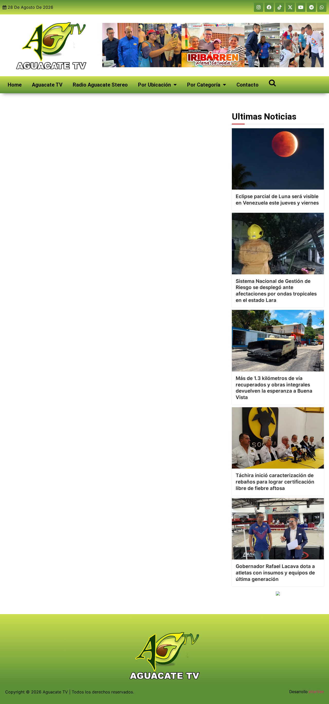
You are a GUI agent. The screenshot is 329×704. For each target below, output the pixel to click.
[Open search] (272, 82)
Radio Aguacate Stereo (100, 85)
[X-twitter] (290, 7)
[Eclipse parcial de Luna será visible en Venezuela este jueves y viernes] (278, 159)
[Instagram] (258, 7)
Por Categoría (203, 85)
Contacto (247, 85)
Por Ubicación (154, 85)
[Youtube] (300, 7)
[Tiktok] (279, 7)
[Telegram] (311, 7)
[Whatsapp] (321, 7)
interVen (316, 691)
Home (15, 85)
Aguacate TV (47, 85)
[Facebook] (269, 7)
